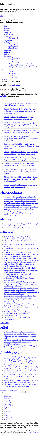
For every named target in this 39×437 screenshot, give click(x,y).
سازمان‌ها (7, 56)
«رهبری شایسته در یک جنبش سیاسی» (17, 252)
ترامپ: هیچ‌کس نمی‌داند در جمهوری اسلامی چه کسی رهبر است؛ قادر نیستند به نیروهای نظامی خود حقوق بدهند (20, 362)
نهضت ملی (8, 69)
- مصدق (11, 75)
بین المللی (7, 32)
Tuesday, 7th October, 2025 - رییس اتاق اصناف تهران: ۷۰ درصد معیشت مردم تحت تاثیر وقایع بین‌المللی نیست (20, 111)
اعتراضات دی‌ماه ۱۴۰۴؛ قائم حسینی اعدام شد (20, 282)
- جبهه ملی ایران (14, 58)
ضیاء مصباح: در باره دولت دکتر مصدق (17, 227)
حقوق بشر (7, 50)
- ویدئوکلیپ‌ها (12, 48)
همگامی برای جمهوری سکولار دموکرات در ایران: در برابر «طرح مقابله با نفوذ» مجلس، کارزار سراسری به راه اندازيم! (21, 209)
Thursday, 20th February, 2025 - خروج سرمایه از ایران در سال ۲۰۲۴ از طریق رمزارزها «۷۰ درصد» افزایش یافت (21, 124)
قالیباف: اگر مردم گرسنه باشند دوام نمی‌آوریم (20, 268)
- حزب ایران (12, 60)
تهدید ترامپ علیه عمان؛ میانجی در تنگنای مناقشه (21, 380)
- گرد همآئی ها (13, 38)
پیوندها (6, 54)
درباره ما (7, 30)
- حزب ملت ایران (14, 62)
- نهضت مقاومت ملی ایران (17, 67)
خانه (5, 79)
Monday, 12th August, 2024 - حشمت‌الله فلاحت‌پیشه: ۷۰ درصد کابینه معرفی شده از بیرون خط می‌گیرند (21, 138)
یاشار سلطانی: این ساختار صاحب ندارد (17, 256)
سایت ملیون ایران (14, 85)
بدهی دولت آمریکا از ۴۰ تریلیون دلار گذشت (19, 382)
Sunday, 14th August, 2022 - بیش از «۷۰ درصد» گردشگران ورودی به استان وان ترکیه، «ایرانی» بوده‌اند (20, 171)
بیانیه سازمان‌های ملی (11, 192)
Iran (1, 16)
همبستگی (7, 409)
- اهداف (11, 71)
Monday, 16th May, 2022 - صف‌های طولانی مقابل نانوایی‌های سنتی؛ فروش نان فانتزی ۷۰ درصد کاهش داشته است (21, 179)
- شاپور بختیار (12, 77)
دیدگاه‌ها (7, 52)
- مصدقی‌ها (12, 73)
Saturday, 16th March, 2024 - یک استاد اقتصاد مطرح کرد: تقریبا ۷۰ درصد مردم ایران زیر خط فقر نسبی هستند (21, 146)
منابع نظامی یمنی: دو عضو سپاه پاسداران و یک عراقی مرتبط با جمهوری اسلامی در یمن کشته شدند (20, 376)
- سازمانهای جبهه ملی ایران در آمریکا (21, 63)
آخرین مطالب (7, 232)
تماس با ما (7, 28)
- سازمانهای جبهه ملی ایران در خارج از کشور (23, 65)
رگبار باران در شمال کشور (13, 315)
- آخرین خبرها (13, 44)
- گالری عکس (13, 46)
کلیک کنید (3, 96)
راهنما (6, 26)
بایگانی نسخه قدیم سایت (8, 390)
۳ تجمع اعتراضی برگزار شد (13, 276)
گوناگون (7, 42)
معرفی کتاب (8, 34)
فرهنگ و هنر (8, 40)
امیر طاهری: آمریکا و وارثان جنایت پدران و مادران (21, 254)
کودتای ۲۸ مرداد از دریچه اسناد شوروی (17, 274)
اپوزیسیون (7, 36)
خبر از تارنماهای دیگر (11, 352)
